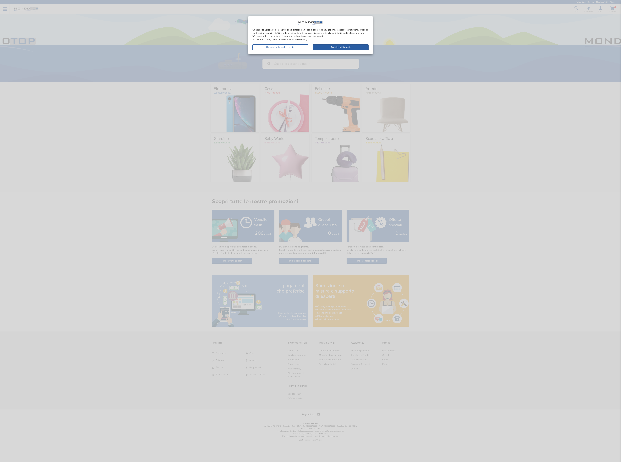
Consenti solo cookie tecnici (280, 47)
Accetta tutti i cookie (341, 47)
